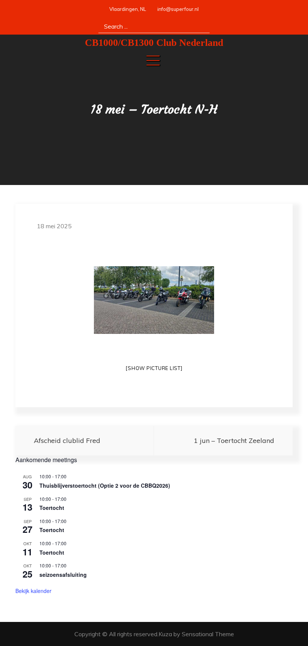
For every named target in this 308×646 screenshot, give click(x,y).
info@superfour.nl (178, 9)
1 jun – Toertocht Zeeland (234, 440)
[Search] (201, 26)
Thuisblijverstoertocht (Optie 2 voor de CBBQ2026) (104, 485)
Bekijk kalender (33, 590)
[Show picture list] (153, 368)
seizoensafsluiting (63, 574)
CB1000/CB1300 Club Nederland (154, 42)
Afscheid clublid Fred (67, 440)
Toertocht (51, 507)
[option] (154, 300)
